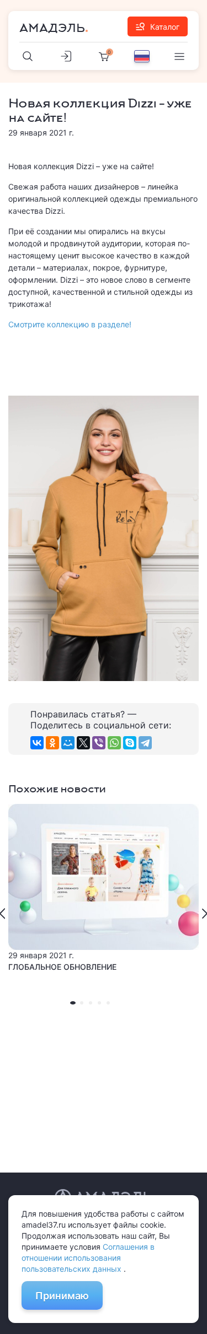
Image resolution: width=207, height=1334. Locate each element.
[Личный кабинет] (65, 56)
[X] (83, 742)
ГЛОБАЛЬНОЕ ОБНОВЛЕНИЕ (62, 966)
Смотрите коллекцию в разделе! (69, 324)
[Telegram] (145, 742)
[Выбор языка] (142, 56)
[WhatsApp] (114, 742)
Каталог (164, 26)
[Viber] (98, 742)
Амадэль (52, 28)
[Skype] (129, 742)
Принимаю (62, 1295)
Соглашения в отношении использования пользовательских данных (88, 1257)
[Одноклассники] (52, 742)
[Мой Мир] (68, 742)
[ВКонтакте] (37, 742)
